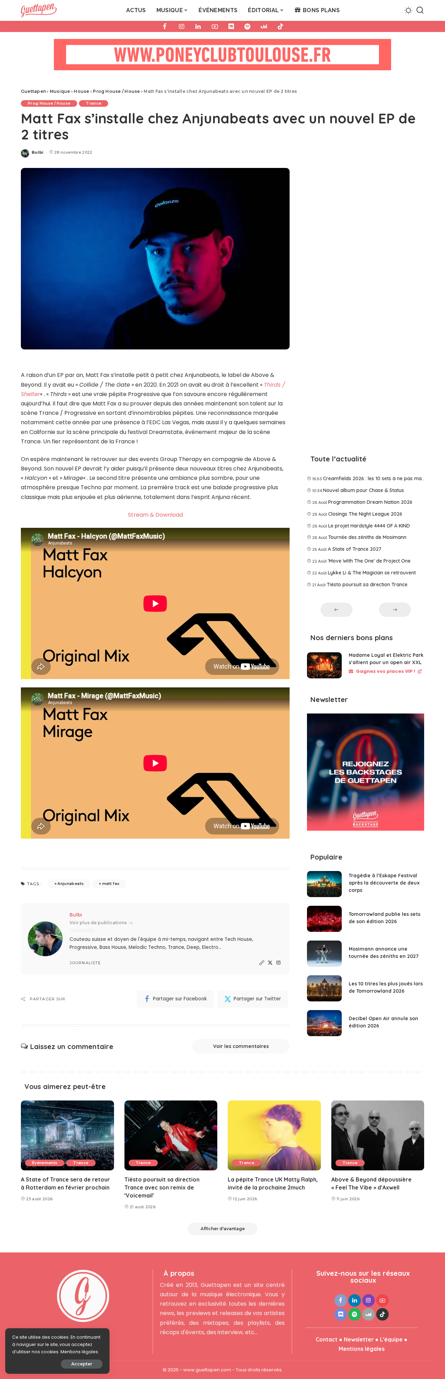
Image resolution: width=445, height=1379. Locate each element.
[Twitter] (270, 963)
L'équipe (391, 1339)
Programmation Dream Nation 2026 (370, 502)
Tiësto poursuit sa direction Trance (367, 584)
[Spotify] (247, 26)
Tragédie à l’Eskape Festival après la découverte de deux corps (384, 882)
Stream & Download (155, 515)
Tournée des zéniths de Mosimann (367, 537)
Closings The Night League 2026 (365, 514)
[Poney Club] (222, 57)
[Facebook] (164, 26)
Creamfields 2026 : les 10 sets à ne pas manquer (379, 478)
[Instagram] (181, 26)
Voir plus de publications (98, 922)
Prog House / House (49, 103)
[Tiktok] (280, 26)
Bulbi (38, 152)
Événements (44, 1162)
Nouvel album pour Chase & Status (363, 490)
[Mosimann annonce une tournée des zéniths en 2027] (324, 954)
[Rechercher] (420, 10)
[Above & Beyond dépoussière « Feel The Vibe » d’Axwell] (377, 1135)
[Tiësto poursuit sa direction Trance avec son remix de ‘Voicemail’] (171, 1135)
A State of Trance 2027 (354, 549)
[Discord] (231, 26)
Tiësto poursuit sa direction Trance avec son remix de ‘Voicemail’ (162, 1187)
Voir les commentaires (241, 1046)
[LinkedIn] (198, 26)
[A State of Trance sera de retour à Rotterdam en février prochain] (67, 1135)
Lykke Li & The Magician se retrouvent (372, 573)
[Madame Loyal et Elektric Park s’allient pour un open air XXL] (324, 665)
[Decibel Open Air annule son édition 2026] (324, 1023)
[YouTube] (215, 26)
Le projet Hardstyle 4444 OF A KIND (369, 526)
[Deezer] (264, 26)
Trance (93, 103)
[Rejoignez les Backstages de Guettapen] (365, 775)
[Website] (262, 963)
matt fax (111, 883)
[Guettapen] (39, 10)
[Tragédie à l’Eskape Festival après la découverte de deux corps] (324, 884)
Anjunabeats (70, 883)
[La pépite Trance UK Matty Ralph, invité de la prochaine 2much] (274, 1135)
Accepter (81, 1363)
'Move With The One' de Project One (369, 561)
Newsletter (359, 1339)
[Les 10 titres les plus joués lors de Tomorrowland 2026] (324, 988)
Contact (327, 1339)
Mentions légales (362, 1348)
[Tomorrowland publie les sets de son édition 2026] (324, 919)
